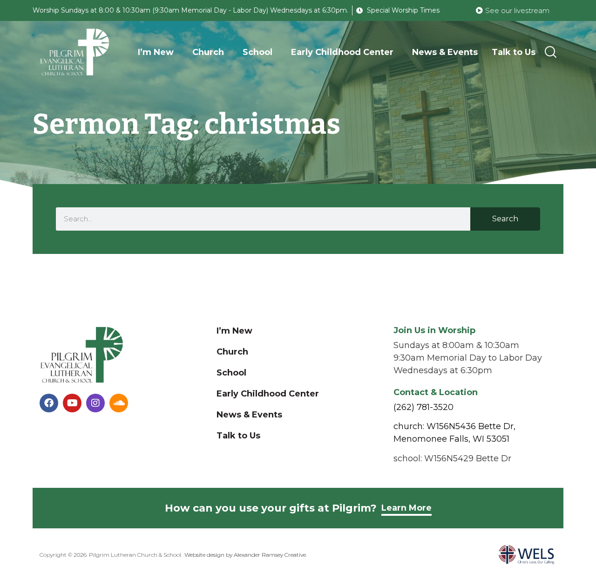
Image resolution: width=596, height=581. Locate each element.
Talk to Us (513, 52)
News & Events (445, 52)
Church (208, 52)
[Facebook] (49, 403)
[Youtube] (72, 403)
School (257, 52)
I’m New (156, 52)
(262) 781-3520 (423, 407)
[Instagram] (95, 403)
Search (505, 218)
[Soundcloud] (118, 403)
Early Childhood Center (342, 52)
